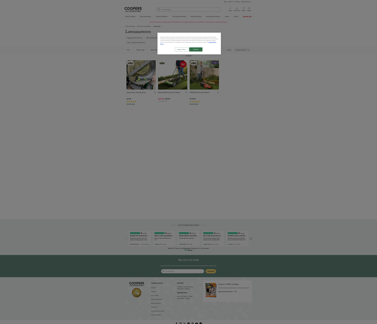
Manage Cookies (181, 49)
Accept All (195, 49)
